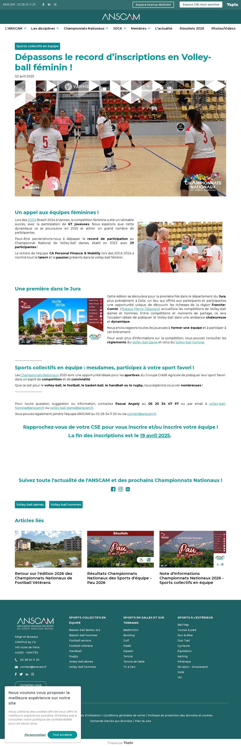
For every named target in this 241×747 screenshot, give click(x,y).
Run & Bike (185, 635)
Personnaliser (35, 735)
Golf (126, 640)
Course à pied (187, 630)
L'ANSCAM (14, 28)
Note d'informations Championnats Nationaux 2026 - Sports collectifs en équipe (191, 578)
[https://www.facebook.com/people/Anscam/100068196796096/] (113, 489)
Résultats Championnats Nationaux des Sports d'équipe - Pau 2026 (119, 578)
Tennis (128, 656)
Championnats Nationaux (84, 28)
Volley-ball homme (189, 342)
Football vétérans (81, 645)
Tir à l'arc (129, 667)
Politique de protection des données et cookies (180, 715)
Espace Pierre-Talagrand (141, 309)
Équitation (185, 651)
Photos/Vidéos (224, 28)
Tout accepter (62, 734)
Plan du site (143, 721)
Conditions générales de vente (124, 715)
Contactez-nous (31, 685)
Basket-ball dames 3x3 (84, 630)
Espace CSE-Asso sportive (201, 4)
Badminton (131, 630)
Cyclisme (184, 645)
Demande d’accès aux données (111, 721)
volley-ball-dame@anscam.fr (71, 408)
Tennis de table (134, 661)
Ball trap (183, 624)
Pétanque (184, 661)
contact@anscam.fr (141, 414)
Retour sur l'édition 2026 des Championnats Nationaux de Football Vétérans (43, 578)
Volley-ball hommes (82, 667)
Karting (183, 656)
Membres (138, 28)
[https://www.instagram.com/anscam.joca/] (120, 489)
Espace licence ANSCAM (153, 4)
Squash (128, 651)
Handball (75, 651)
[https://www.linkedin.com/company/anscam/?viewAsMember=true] (128, 489)
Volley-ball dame (145, 342)
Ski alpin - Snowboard (192, 667)
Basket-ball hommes (83, 635)
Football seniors (80, 640)
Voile (181, 672)
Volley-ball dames (81, 661)
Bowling (129, 635)
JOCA (117, 28)
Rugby (73, 656)
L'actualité (163, 28)
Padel (127, 645)
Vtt (180, 677)
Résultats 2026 (192, 28)
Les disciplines (43, 28)
